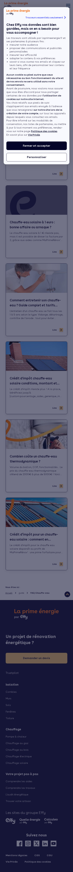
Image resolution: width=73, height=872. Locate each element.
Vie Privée (34, 134)
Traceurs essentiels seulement (44, 17)
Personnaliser (36, 157)
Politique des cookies (44, 131)
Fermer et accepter (36, 145)
